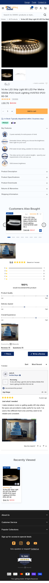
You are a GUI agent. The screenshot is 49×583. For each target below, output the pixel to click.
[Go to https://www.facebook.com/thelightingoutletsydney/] (14, 543)
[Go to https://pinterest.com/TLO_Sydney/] (28, 543)
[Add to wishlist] (40, 214)
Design (27, 2)
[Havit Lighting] (7, 84)
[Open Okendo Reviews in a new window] (10, 344)
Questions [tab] (18, 348)
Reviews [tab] (5, 348)
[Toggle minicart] (45, 8)
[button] (8, 251)
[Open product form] (40, 230)
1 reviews (15, 99)
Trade (34, 2)
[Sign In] (40, 8)
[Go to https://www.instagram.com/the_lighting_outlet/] (21, 543)
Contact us (35, 549)
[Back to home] (11, 8)
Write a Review (40, 354)
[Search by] (45, 14)
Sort (27, 364)
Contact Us (42, 2)
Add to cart (31, 111)
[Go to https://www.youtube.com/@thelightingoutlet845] (35, 543)
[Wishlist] (36, 8)
